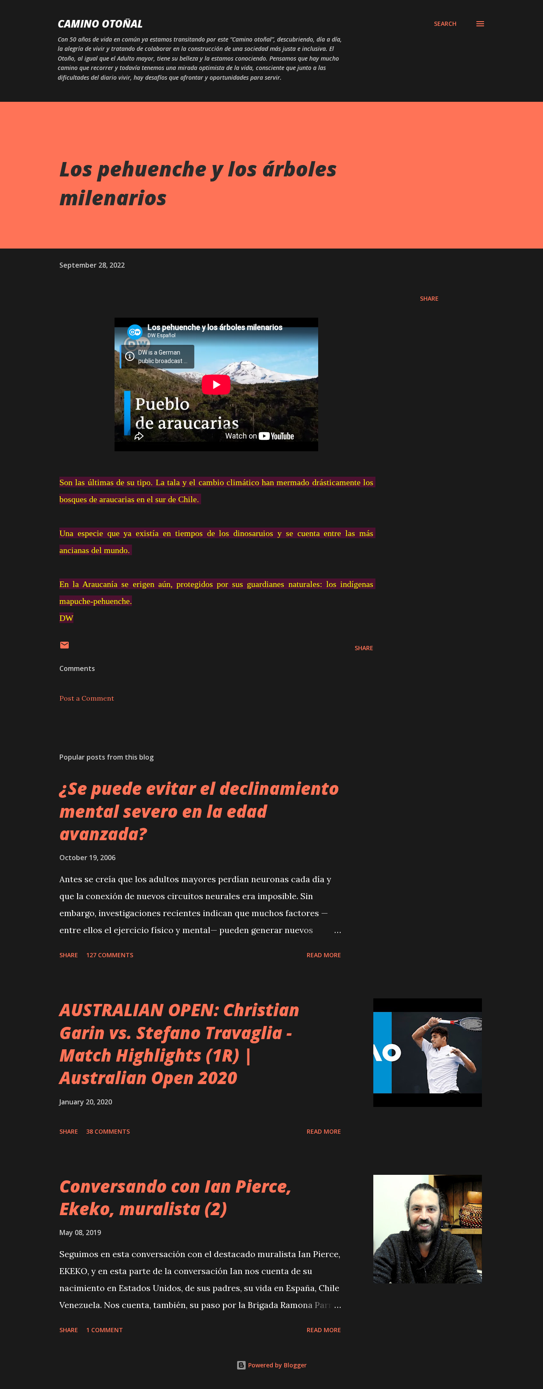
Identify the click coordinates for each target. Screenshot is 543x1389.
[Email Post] (64, 648)
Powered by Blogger (276, 1365)
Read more (324, 955)
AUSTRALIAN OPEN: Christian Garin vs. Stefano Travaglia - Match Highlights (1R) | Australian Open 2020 (179, 1043)
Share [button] (429, 298)
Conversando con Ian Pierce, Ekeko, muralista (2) (175, 1197)
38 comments (108, 1131)
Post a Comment (86, 698)
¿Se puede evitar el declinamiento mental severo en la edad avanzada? (199, 811)
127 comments (109, 955)
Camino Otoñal (100, 24)
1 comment (104, 1330)
